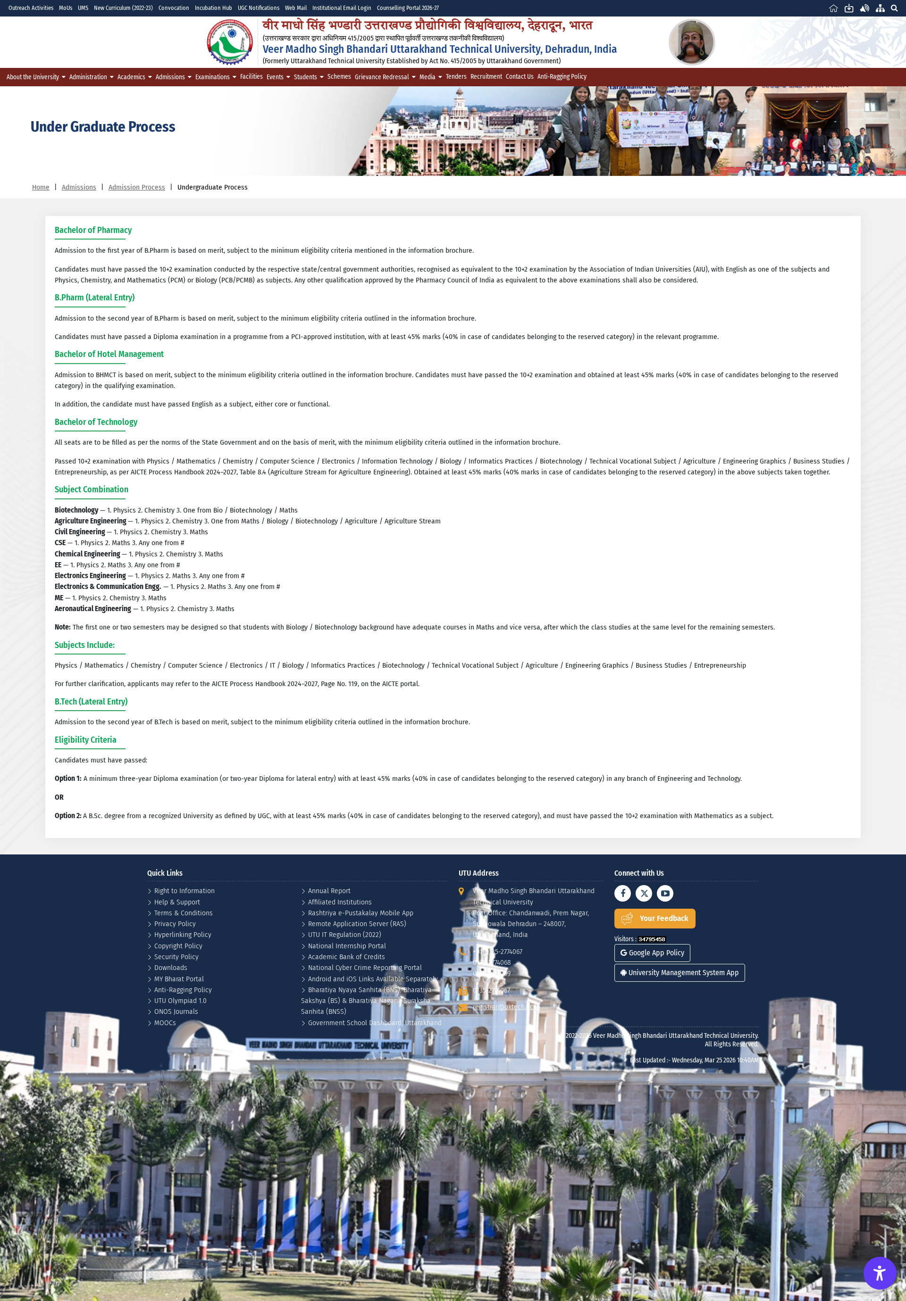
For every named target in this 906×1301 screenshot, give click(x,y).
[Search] (894, 7)
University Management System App (683, 972)
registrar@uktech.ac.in (506, 1006)
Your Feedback (664, 918)
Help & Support (177, 901)
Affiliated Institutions (340, 901)
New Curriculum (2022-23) (123, 7)
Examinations (212, 77)
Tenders (456, 77)
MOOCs (165, 1022)
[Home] (834, 7)
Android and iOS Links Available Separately (373, 978)
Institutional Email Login (341, 7)
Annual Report (329, 890)
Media (427, 77)
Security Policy (176, 956)
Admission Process (137, 186)
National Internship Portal (347, 945)
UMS (83, 7)
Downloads (170, 967)
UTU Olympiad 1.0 (180, 1000)
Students (305, 77)
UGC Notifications (258, 7)
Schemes (339, 77)
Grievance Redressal (382, 77)
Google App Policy (655, 952)
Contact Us (520, 77)
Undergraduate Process (212, 186)
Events (275, 77)
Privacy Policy (175, 923)
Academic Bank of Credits (346, 956)
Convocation (174, 7)
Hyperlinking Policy (182, 934)
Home (41, 186)
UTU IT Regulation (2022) (344, 934)
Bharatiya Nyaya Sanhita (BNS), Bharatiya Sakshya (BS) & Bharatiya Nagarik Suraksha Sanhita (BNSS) (366, 1000)
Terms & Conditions (183, 912)
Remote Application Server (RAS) (357, 923)
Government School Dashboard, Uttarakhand (375, 1022)
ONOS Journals (176, 1011)
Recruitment (486, 77)
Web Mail (296, 7)
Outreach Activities (30, 7)
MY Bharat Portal (179, 978)
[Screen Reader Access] (865, 7)
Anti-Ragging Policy (562, 77)
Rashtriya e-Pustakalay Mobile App (360, 912)
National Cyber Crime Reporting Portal (365, 967)
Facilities (251, 77)
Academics (131, 77)
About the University (33, 77)
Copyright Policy (178, 945)
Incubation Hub (213, 7)
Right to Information (184, 890)
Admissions (170, 77)
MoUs (65, 7)
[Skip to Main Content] (849, 7)
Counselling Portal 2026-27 (408, 7)
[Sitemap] (880, 7)
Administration (88, 77)
